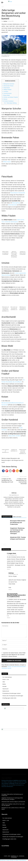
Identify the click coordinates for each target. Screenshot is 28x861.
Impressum (5, 688)
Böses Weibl (6, 95)
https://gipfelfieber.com (14, 495)
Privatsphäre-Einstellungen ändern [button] (11, 693)
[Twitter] (13, 849)
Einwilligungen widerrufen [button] (9, 698)
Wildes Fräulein (6, 89)
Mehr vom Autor (17, 516)
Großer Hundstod (7, 101)
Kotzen (4, 99)
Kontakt (4, 686)
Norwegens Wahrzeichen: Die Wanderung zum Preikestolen (17, 522)
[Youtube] (10, 849)
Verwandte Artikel (6, 516)
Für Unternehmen (7, 677)
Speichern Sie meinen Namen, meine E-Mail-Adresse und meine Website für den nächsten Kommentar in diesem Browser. (14, 654)
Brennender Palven (7, 85)
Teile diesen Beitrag (10, 103)
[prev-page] (3, 545)
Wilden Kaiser (7, 161)
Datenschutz (5, 691)
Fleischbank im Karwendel (17, 192)
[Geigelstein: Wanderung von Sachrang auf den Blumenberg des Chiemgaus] (5, 530)
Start (3, 6)
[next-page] (5, 545)
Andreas (5, 21)
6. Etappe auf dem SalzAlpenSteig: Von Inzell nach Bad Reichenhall (21, 481)
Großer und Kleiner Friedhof (10, 97)
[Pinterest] (17, 849)
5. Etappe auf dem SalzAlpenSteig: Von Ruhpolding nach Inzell (7, 480)
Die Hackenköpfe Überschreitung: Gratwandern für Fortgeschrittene (16, 595)
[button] (3, 470)
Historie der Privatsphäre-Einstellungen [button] (12, 695)
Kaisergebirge (16, 203)
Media (4, 684)
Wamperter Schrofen (8, 83)
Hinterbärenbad (12, 205)
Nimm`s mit (5, 679)
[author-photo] (14, 490)
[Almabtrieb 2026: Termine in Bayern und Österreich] (5, 539)
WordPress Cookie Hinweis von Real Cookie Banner (13, 860)
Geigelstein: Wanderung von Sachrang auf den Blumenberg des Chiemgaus (12, 798)
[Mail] (17, 509)
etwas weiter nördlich (14, 435)
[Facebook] (10, 509)
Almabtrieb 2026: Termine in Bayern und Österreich (13, 801)
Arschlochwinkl (7, 93)
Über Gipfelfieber (7, 778)
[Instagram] (14, 509)
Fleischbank (6, 87)
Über (3, 682)
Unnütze (5, 91)
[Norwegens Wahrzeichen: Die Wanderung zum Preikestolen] (5, 522)
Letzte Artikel (5, 792)
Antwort (8, 569)
